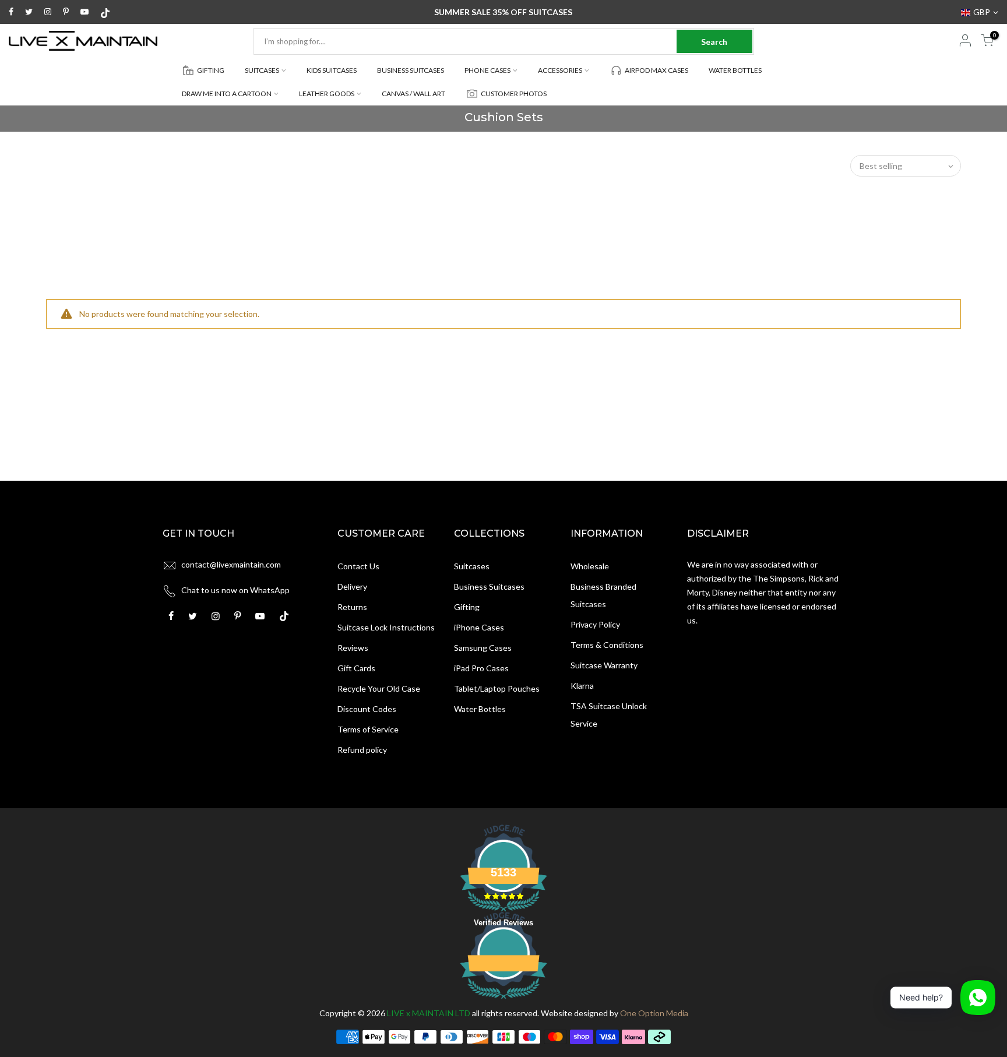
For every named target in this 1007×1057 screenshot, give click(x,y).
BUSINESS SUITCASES (410, 70)
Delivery (352, 586)
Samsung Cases (483, 648)
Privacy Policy (595, 624)
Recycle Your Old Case (378, 688)
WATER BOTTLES (735, 70)
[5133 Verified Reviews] (503, 1001)
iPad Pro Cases (481, 668)
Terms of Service (368, 729)
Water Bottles (480, 709)
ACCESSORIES (560, 70)
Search (714, 42)
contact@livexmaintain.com (231, 564)
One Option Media (654, 1013)
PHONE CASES (487, 70)
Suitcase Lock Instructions (386, 627)
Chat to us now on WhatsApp (235, 590)
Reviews (352, 648)
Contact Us (358, 566)
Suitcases (472, 566)
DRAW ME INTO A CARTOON (227, 93)
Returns (352, 607)
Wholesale (590, 566)
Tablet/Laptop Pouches (497, 688)
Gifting (467, 607)
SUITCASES (262, 70)
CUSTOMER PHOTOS (514, 93)
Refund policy (362, 750)
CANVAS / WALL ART (413, 93)
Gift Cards (356, 668)
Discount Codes (366, 709)
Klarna (582, 685)
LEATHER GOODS (326, 93)
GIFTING (210, 70)
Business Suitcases (489, 586)
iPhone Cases (479, 627)
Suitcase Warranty (604, 665)
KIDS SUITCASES (332, 70)
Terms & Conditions (607, 645)
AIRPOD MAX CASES (656, 70)
